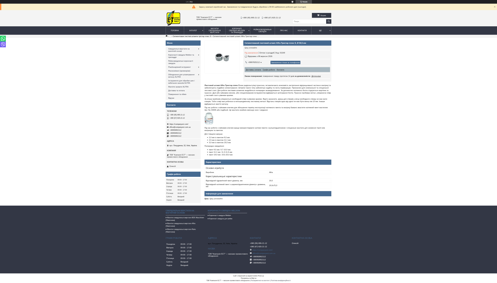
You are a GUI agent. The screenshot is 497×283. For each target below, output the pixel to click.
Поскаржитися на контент (260, 280)
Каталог (193, 31)
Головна (175, 31)
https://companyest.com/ (179, 124)
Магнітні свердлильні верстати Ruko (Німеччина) (181, 230)
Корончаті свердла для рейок (220, 219)
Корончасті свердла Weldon (220, 215)
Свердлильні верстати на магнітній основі (179, 50)
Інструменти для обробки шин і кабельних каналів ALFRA (181, 82)
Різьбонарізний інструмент (179, 67)
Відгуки (171, 98)
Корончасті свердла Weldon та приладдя (181, 56)
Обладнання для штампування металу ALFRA (181, 76)
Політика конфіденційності (281, 280)
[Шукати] (328, 21)
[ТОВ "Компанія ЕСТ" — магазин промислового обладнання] (173, 25)
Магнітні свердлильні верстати (215, 30)
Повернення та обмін (177, 94)
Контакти (302, 31)
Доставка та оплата (176, 90)
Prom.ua (261, 276)
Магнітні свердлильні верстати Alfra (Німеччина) (180, 224)
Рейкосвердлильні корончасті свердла (180, 62)
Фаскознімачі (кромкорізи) (179, 71)
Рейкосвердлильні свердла (262, 31)
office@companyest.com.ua (180, 127)
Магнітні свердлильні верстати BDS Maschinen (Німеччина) (185, 219)
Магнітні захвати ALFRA (178, 87)
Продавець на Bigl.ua (248, 278)
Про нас (284, 31)
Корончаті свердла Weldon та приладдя (237, 30)
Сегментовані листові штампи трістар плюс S (192, 36)
